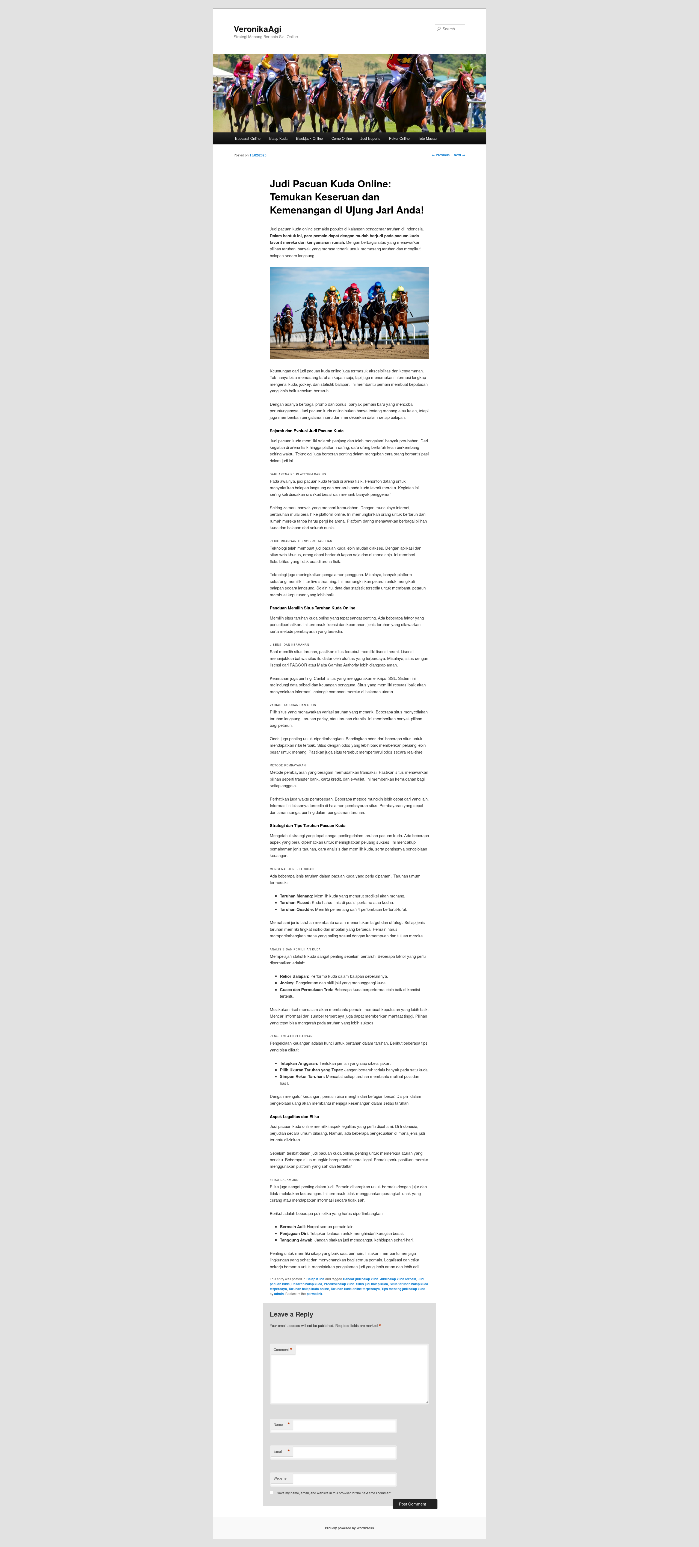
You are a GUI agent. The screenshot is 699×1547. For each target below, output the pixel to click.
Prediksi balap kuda (339, 1283)
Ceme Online (341, 138)
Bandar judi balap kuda (360, 1278)
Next (459, 154)
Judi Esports (370, 138)
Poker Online (399, 138)
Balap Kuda (278, 138)
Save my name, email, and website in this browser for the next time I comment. (334, 1492)
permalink (314, 1293)
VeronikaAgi (257, 28)
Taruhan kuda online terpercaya (355, 1288)
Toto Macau (427, 138)
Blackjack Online (309, 138)
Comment (283, 1349)
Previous (441, 154)
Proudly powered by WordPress (349, 1527)
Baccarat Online (247, 138)
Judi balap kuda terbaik (398, 1278)
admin (279, 1293)
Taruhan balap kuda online (309, 1288)
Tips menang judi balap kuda (403, 1288)
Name (282, 1424)
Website (280, 1478)
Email (282, 1451)
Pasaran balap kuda (306, 1283)
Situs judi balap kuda (372, 1283)
